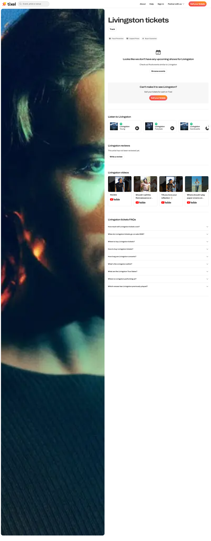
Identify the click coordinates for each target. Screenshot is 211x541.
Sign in (161, 3)
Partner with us (175, 3)
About (143, 3)
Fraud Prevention (117, 39)
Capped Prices (134, 39)
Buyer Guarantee (151, 39)
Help (151, 3)
